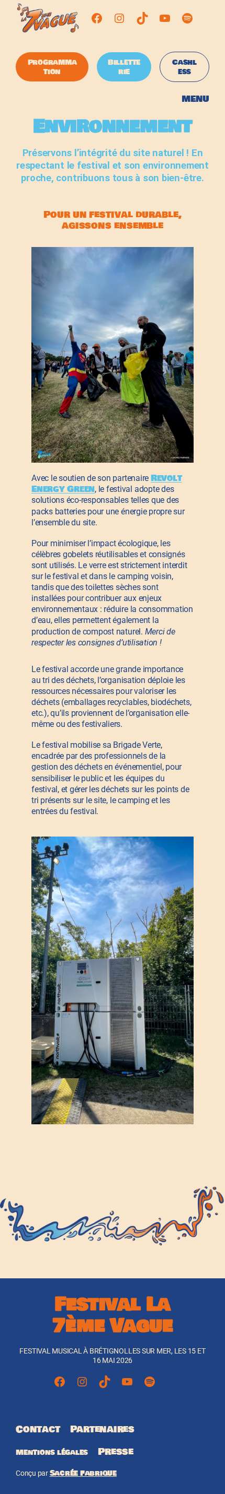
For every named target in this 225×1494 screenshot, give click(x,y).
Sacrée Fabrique (83, 1473)
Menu (195, 98)
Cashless (184, 66)
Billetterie (124, 66)
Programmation (52, 66)
